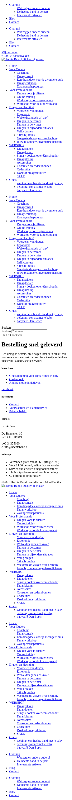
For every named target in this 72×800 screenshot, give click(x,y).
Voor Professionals (20, 90)
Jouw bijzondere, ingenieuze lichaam (39, 141)
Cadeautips (23, 169)
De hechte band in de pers (32, 11)
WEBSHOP (16, 145)
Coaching (23, 72)
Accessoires (24, 162)
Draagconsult (25, 76)
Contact (14, 22)
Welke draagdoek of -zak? (33, 117)
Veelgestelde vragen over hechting (37, 138)
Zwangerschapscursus (30, 86)
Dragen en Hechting (21, 107)
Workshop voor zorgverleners (35, 100)
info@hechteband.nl (16, 447)
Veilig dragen (25, 131)
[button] (36, 327)
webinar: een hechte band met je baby (40, 183)
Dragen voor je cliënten (31, 93)
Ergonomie (23, 114)
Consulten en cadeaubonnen (34, 166)
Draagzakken (25, 148)
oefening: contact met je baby (34, 186)
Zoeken (6, 331)
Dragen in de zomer (29, 121)
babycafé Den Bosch (29, 190)
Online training (26, 96)
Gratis (13, 179)
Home (13, 65)
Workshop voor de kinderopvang (37, 103)
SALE (21, 176)
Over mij (14, 4)
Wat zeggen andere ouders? (33, 8)
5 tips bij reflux (26, 134)
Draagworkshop (26, 83)
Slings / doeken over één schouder (37, 155)
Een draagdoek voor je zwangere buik (40, 79)
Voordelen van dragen (30, 110)
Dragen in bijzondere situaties (35, 128)
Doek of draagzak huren (31, 172)
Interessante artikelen (29, 15)
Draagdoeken (25, 152)
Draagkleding (25, 159)
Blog (12, 18)
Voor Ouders (17, 69)
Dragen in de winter (29, 124)
